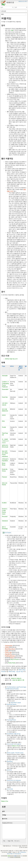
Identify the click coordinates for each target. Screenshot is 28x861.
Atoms (12, 657)
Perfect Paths (11, 663)
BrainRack (10, 761)
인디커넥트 (10, 789)
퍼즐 (12, 30)
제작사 (12, 366)
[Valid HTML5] (24, 855)
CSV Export (7, 532)
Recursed (4, 516)
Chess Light (8, 652)
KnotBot (4, 502)
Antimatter (5, 375)
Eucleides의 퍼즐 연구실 (13, 733)
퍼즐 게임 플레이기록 (18, 680)
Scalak (4, 427)
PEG (3, 421)
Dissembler (5, 389)
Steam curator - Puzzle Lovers (15, 752)
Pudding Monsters (10, 656)
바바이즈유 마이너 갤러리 (14, 744)
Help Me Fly (8, 654)
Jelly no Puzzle (14, 659)
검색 (13, 7)
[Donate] (11, 855)
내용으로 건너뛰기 (22, 1)
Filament (4, 477)
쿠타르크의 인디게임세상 (14, 780)
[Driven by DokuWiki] (17, 857)
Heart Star (5, 397)
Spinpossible (8, 645)
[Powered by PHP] (17, 855)
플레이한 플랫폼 (20, 368)
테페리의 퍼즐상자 (16, 678)
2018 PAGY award (15, 702)
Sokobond (5, 521)
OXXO (4, 415)
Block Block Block (10, 649)
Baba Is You (15, 745)
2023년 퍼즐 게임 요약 (11, 358)
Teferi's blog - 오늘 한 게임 (15, 671)
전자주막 (9, 770)
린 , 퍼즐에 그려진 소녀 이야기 (5, 441)
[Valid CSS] (11, 857)
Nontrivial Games (11, 704)
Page (3, 366)
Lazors (7, 647)
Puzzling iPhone (11, 720)
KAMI (6, 650)
